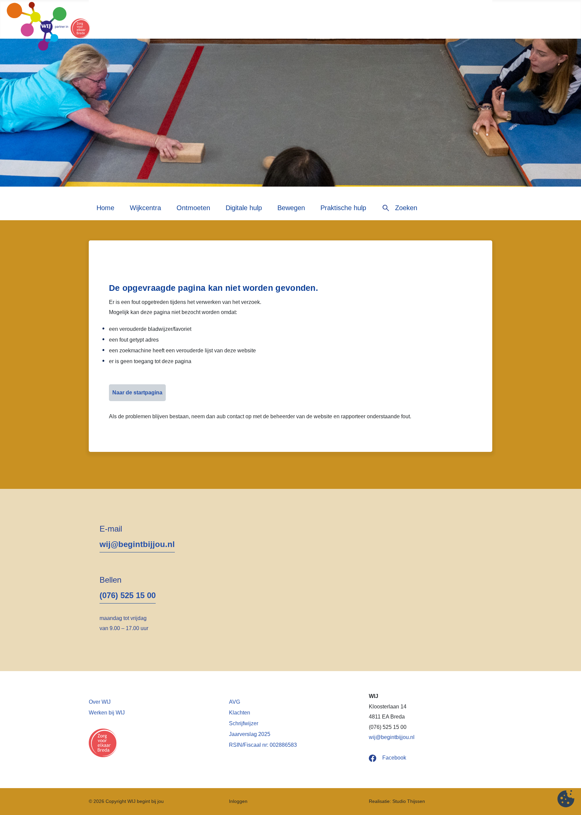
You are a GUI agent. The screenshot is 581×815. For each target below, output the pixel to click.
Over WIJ (100, 702)
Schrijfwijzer (243, 723)
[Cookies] (565, 800)
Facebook (394, 758)
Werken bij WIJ (107, 712)
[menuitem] (105, 210)
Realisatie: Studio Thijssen (397, 801)
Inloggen (238, 801)
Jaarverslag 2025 (249, 734)
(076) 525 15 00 (128, 595)
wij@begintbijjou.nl (137, 544)
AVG (234, 702)
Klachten (239, 712)
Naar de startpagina (137, 392)
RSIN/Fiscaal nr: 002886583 (263, 745)
